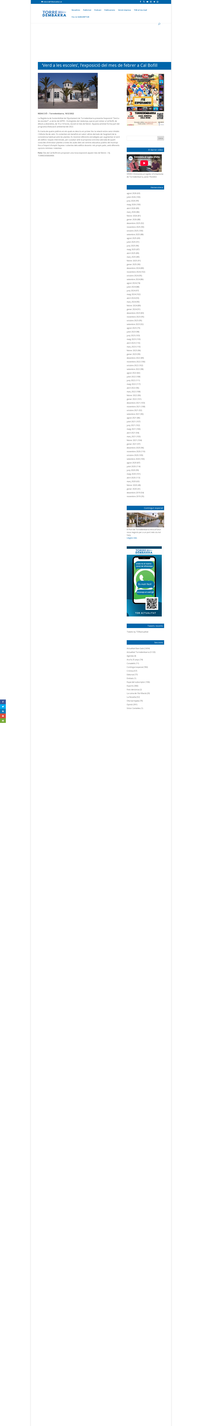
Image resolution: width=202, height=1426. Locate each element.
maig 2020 (131, 474)
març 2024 (131, 302)
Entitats (130, 678)
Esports (130, 686)
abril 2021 (131, 432)
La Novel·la (131, 697)
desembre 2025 (133, 223)
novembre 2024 (133, 272)
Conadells (131, 663)
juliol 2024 (131, 287)
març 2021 (131, 436)
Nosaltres (76, 10)
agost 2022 (131, 373)
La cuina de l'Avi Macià (136, 693)
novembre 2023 (133, 316)
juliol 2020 (131, 466)
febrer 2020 (132, 485)
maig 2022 (131, 384)
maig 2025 (131, 249)
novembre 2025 (133, 227)
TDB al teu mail (140, 10)
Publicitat (87, 10)
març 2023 (131, 346)
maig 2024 (131, 294)
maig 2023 (131, 339)
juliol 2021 (131, 421)
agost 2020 (131, 462)
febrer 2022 (132, 395)
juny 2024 (131, 290)
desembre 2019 (133, 492)
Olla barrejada (133, 700)
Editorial (130, 674)
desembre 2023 (133, 313)
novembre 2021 (133, 406)
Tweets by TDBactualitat (137, 632)
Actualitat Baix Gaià (135, 648)
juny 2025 (131, 245)
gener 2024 (132, 309)
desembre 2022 (133, 358)
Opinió (130, 704)
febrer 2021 (132, 440)
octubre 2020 (132, 455)
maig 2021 (131, 429)
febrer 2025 (132, 260)
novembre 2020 (133, 451)
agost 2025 (131, 238)
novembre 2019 (133, 496)
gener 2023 (132, 354)
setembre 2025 (133, 234)
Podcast (97, 10)
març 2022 (131, 391)
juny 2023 (131, 335)
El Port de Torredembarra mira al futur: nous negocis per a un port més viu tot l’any (144, 532)
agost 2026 (131, 193)
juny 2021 (131, 425)
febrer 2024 (132, 305)
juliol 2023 (131, 331)
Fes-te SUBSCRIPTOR (80, 17)
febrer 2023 (132, 350)
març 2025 (131, 257)
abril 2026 (131, 208)
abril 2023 (131, 343)
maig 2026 (131, 204)
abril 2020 (131, 477)
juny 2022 (131, 380)
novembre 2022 (133, 361)
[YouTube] (147, 2)
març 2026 (131, 212)
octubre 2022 (132, 365)
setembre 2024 (133, 279)
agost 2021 (131, 418)
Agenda (130, 656)
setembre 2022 (133, 369)
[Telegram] (154, 2)
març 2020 (131, 481)
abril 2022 (131, 388)
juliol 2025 (131, 242)
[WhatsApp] (158, 2)
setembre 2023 (133, 324)
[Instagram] (151, 2)
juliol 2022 (131, 376)
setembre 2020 (133, 459)
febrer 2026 (132, 215)
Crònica (130, 671)
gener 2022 (132, 399)
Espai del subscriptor (136, 682)
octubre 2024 (132, 275)
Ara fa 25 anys (133, 659)
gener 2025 (132, 264)
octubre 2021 (132, 410)
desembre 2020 (133, 447)
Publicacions (109, 10)
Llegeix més (132, 538)
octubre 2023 (132, 320)
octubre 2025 (132, 230)
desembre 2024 (133, 268)
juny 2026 (131, 200)
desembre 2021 (133, 403)
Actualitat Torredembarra (138, 652)
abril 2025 (131, 253)
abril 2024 (131, 298)
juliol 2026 (131, 197)
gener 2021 (132, 444)
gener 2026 (132, 219)
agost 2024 (131, 283)
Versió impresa (124, 10)
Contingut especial (135, 667)
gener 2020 (132, 489)
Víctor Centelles (133, 708)
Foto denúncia (133, 689)
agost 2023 (131, 328)
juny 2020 (131, 470)
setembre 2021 (133, 414)
